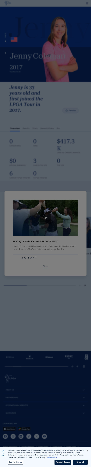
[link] (29, 258)
